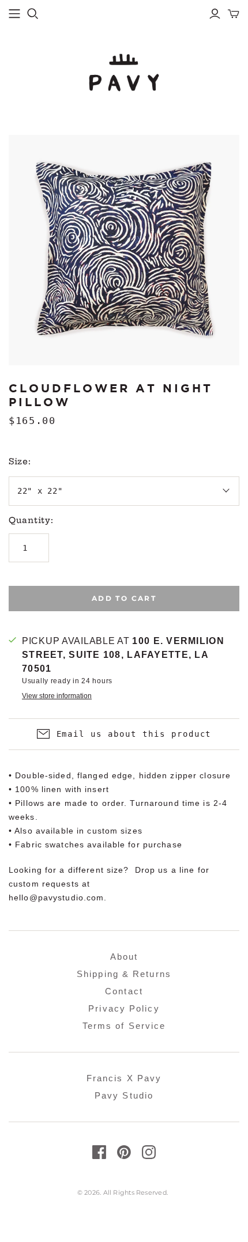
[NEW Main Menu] (14, 14)
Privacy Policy (123, 1008)
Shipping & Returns (124, 974)
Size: (20, 461)
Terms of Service (124, 1026)
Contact (124, 991)
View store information (57, 696)
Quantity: (31, 520)
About (124, 956)
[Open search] (33, 14)
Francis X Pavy (124, 1078)
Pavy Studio (124, 1095)
